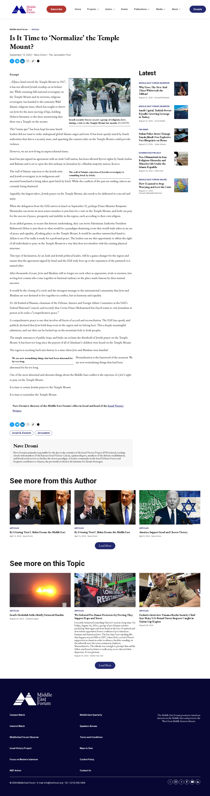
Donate (198, 9)
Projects (91, 9)
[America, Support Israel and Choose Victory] (169, 507)
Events (124, 9)
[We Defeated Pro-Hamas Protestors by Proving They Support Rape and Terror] (104, 590)
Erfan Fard (159, 171)
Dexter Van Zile (96, 656)
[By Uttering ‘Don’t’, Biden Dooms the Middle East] (40, 507)
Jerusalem (43, 432)
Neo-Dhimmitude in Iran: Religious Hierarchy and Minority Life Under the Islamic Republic (153, 162)
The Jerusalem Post (60, 54)
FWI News (143, 129)
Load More (105, 545)
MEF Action (15, 770)
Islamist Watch (17, 726)
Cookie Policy (87, 759)
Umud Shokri (160, 121)
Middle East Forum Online (153, 179)
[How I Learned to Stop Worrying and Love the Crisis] (181, 185)
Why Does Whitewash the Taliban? (153, 90)
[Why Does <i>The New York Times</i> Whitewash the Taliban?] (181, 89)
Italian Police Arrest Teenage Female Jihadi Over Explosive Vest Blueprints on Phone (154, 137)
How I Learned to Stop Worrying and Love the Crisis (155, 185)
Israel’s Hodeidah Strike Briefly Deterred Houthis (37, 615)
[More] (98, 9)
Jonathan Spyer (32, 619)
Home (78, 9)
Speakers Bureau (88, 726)
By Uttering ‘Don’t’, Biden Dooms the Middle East (37, 532)
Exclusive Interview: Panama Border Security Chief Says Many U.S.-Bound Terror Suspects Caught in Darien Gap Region (167, 618)
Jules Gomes (160, 144)
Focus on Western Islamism (24, 759)
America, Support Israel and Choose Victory (163, 532)
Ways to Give (86, 748)
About (175, 9)
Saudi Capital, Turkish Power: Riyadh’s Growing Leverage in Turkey (155, 114)
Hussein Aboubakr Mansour (150, 193)
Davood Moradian (162, 98)
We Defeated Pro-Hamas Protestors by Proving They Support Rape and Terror (103, 616)
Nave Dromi (40, 54)
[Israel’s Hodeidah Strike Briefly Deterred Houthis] (40, 590)
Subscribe (56, 9)
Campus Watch (17, 715)
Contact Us (85, 770)
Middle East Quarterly (91, 715)
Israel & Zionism (21, 432)
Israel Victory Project (21, 748)
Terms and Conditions (91, 737)
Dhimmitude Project (150, 153)
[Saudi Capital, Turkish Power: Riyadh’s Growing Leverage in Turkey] (181, 112)
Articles (35, 29)
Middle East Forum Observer (154, 83)
